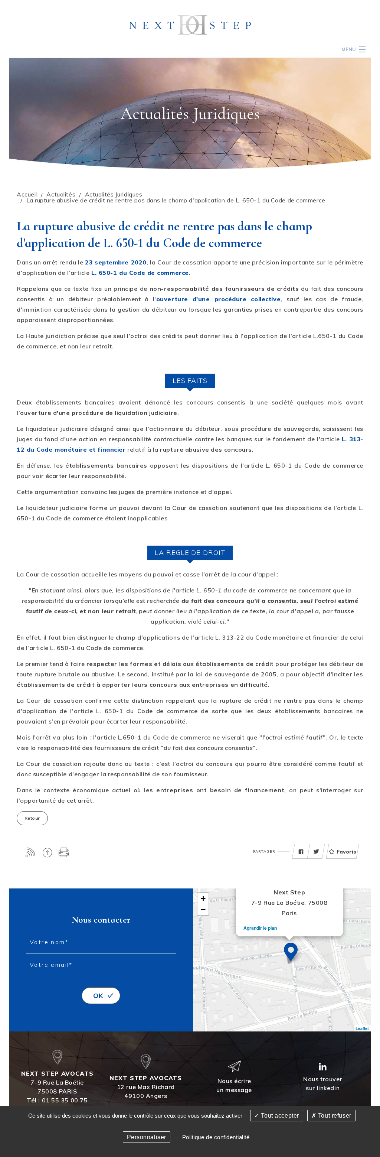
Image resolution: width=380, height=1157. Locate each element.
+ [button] (203, 898)
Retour (32, 818)
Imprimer (64, 852)
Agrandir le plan (260, 927)
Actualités (60, 194)
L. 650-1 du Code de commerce (140, 272)
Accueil (27, 194)
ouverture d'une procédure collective (218, 299)
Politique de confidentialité (216, 1137)
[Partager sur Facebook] (301, 851)
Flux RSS (30, 852)
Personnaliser (146, 1137)
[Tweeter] (316, 851)
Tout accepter (279, 1115)
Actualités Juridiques (113, 194)
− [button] (203, 909)
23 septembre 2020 (116, 262)
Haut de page (47, 852)
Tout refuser (333, 1115)
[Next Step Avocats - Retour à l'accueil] (190, 24)
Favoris (346, 851)
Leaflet (362, 1028)
